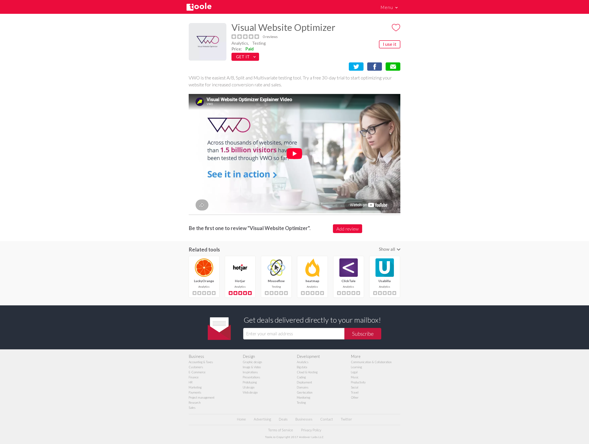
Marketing (195, 387)
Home (241, 419)
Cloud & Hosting (307, 372)
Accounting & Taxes (201, 362)
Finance (194, 377)
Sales (192, 407)
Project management (201, 397)
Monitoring (303, 397)
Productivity (358, 382)
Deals (283, 419)
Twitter (346, 419)
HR (191, 382)
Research (195, 402)
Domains (303, 387)
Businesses (303, 419)
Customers (196, 367)
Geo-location (304, 392)
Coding (301, 377)
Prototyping (250, 382)
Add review (347, 228)
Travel (354, 392)
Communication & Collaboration (371, 362)
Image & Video (252, 367)
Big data (302, 367)
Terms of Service (280, 430)
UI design (248, 387)
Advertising (262, 419)
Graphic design (252, 362)
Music (355, 377)
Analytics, (240, 43)
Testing (259, 43)
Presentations (251, 377)
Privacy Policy (311, 430)
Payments (195, 392)
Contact (326, 419)
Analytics (303, 362)
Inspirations (250, 372)
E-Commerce (197, 372)
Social (354, 387)
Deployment (304, 382)
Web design (250, 392)
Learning (356, 367)
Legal (354, 372)
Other (354, 397)
